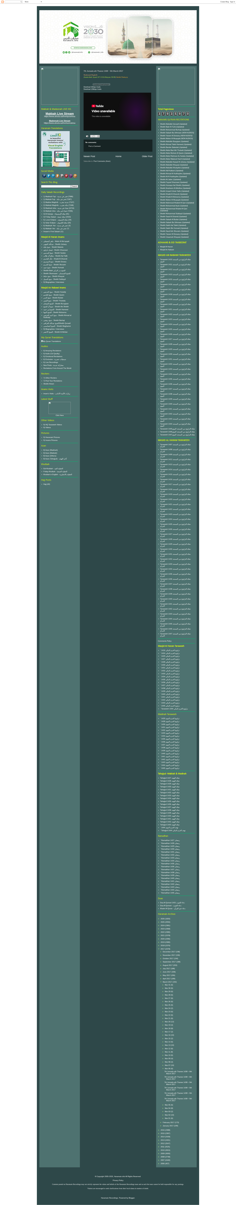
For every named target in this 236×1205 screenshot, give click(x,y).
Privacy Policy (118, 1180)
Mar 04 (168, 1108)
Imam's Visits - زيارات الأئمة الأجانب (56, 394)
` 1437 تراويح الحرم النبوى (169, 745)
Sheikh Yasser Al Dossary (170, 136)
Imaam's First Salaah (51, 231)
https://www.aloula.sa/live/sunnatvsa (59, 123)
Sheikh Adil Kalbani (167, 171)
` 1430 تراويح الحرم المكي (170, 665)
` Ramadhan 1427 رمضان (170, 840)
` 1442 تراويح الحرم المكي (170, 700)
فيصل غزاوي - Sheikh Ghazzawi (55, 250)
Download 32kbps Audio (92, 87)
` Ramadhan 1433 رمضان (170, 858)
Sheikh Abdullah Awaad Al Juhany (173, 162)
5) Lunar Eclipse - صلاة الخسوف (55, 220)
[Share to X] (96, 136)
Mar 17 (168, 1032)
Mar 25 (168, 1005)
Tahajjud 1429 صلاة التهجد (170, 784)
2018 (163, 945)
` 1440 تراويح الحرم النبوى (169, 753)
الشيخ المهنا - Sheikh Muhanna (54, 312)
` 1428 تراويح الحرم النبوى (169, 721)
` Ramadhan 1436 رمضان (170, 867)
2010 (163, 1150)
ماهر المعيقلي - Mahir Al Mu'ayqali (56, 241)
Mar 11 (168, 1052)
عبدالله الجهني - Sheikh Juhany (55, 244)
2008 (163, 1157)
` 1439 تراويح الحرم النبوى (169, 751)
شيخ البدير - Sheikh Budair (53, 298)
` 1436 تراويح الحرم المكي (170, 682)
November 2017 (169, 955)
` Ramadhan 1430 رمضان (170, 849)
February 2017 (169, 1122)
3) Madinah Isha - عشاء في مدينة (56, 208)
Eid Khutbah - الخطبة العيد (53, 469)
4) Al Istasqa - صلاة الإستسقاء (54, 214)
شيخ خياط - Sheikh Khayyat (53, 276)
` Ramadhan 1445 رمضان (170, 893)
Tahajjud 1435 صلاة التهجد (170, 801)
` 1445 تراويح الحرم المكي (170, 706)
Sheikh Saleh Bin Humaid (170, 228)
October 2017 (168, 958)
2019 (163, 942)
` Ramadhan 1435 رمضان (170, 864)
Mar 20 (168, 1022)
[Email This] (91, 136)
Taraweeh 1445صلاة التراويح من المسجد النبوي (177, 429)
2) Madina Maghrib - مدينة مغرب (55, 202)
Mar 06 (168, 1069)
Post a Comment (94, 146)
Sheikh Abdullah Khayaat (170, 165)
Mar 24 (168, 1008)
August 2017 (168, 965)
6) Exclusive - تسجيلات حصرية (54, 359)
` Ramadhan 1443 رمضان (170, 887)
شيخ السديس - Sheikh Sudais (54, 253)
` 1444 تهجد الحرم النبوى (169, 827)
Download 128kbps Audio (92, 89)
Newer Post (89, 156)
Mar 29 (168, 991)
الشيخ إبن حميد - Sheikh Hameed (55, 309)
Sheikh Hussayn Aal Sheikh (171, 185)
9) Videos (47, 427)
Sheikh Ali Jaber (166, 179)
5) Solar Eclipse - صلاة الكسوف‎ (55, 223)
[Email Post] (87, 136)
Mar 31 (168, 985)
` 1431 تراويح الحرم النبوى (169, 727)
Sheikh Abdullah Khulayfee (170, 168)
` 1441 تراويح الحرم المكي (170, 697)
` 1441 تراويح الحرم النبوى (169, 756)
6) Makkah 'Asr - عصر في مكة (54, 228)
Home (118, 156)
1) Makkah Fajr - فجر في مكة (54, 199)
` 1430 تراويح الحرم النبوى (169, 724)
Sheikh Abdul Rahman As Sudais (173, 156)
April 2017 (167, 979)
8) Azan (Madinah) (50, 450)
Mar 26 (168, 1002)
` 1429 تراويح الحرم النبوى (169, 718)
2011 (163, 1147)
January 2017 (168, 1126)
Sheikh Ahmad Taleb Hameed (172, 144)
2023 (163, 929)
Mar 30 (168, 988)
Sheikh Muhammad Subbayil (171, 214)
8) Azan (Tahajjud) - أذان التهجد (55, 459)
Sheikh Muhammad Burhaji (171, 130)
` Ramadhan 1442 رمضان (170, 884)
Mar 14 (168, 1042)
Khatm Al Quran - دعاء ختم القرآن (172, 908)
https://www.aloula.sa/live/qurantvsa (59, 116)
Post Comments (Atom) (102, 161)
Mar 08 (168, 1062)
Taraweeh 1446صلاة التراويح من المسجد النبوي (177, 432)
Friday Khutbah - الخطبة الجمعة (55, 471)
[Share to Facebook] (98, 136)
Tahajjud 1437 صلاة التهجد (170, 807)
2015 (163, 1133)
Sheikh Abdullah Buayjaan (170, 141)
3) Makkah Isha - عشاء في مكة (55, 211)
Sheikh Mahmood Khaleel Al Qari (173, 203)
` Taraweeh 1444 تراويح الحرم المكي (174, 709)
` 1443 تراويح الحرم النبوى (169, 762)
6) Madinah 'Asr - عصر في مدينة (55, 226)
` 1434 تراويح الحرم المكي (170, 677)
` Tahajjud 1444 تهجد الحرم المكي (172, 830)
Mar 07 (168, 1065)
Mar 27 (168, 998)
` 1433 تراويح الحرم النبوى (169, 733)
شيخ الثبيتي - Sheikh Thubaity (54, 301)
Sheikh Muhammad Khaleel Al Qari (173, 209)
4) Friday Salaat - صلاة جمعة (54, 217)
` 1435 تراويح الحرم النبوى (169, 739)
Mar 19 (168, 1025)
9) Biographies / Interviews (53, 282)
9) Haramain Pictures (51, 437)
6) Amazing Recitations (52, 351)
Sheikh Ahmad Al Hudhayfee (171, 174)
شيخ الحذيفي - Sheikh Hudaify (54, 292)
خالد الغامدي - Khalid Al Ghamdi (55, 259)
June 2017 (167, 972)
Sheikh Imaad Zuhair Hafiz (170, 191)
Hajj (44, 484)
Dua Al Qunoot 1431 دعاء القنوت (172, 903)
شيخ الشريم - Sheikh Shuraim (54, 265)
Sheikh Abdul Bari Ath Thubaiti (172, 150)
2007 (163, 1160)
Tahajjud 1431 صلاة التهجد (170, 790)
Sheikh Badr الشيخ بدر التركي (54, 270)
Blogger (132, 1198)
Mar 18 (168, 1028)
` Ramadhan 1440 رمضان (170, 878)
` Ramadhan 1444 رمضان (170, 890)
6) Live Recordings (50, 362)
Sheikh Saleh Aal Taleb (169, 225)
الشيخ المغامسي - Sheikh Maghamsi (57, 326)
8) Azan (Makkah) (50, 453)
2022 (163, 932)
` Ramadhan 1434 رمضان (170, 861)
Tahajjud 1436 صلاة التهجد (170, 804)
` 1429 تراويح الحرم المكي (170, 656)
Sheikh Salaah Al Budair (169, 219)
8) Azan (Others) (49, 456)
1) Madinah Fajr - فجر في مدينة (55, 196)
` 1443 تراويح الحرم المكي (170, 703)
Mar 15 (168, 1038)
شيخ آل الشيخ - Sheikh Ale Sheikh (56, 307)
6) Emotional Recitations (52, 356)
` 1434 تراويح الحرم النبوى (169, 736)
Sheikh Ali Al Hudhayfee (169, 176)
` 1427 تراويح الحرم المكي (170, 659)
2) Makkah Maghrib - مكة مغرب (55, 205)
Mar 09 (168, 1058)
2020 (163, 939)
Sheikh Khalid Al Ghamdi (169, 194)
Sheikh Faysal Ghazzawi (169, 182)
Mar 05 (168, 1105)
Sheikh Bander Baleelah (169, 147)
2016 (163, 1130)
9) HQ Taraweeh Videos (52, 425)
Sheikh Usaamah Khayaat (170, 237)
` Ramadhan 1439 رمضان (170, 875)
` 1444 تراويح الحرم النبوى (169, 765)
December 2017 (169, 952)
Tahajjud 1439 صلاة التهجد (170, 813)
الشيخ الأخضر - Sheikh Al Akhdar (55, 332)
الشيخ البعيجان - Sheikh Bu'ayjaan (56, 304)
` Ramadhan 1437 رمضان (170, 869)
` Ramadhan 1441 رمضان (170, 881)
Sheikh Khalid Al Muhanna (170, 197)
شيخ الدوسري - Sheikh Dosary (54, 262)
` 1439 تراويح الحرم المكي (170, 691)
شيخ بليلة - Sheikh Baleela (53, 247)
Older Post (147, 156)
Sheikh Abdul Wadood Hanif (171, 159)
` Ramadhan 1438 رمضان (170, 872)
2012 (163, 1143)
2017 (163, 949)
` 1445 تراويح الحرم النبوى (169, 768)
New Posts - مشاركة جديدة (53, 365)
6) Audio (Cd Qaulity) (51, 354)
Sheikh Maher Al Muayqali (170, 138)
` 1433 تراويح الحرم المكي (170, 674)
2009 (163, 1153)
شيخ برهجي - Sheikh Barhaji (54, 320)
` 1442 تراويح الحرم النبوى (169, 759)
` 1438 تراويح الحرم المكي (170, 688)
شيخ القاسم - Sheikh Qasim (53, 295)
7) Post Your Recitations (52, 381)
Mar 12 (168, 1049)
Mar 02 (168, 1115)
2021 (163, 935)
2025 (163, 922)
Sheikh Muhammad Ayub (170, 206)
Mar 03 (168, 1111)
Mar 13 (168, 1045)
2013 (163, 1140)
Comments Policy (164, 641)
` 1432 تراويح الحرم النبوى (169, 730)
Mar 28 (168, 995)
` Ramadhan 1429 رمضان (170, 846)
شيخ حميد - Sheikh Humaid (53, 268)
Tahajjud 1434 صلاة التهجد (170, 798)
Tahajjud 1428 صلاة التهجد (170, 781)
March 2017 (168, 982)
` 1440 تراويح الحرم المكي (170, 694)
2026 (163, 919)
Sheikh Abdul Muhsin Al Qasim (172, 153)
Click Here (60, 415)
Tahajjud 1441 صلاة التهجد (170, 819)
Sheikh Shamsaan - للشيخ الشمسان (56, 273)
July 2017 (167, 968)
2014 (163, 1137)
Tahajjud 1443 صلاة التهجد (170, 825)
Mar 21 (168, 1018)
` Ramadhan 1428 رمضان (170, 843)
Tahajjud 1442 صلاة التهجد (170, 822)
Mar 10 (168, 1055)
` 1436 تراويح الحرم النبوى (169, 742)
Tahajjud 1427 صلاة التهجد (170, 778)
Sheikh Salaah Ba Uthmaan (171, 133)
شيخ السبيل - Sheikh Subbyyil (54, 279)
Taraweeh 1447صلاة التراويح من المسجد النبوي (177, 435)
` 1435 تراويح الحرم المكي (170, 679)
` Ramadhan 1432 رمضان (170, 855)
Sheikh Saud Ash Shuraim (170, 231)
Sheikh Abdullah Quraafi (169, 124)
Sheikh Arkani (48, 384)
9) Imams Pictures (50, 440)
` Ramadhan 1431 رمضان (170, 852)
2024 (163, 925)
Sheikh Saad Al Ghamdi (169, 216)
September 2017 (169, 962)
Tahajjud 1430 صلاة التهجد (170, 787)
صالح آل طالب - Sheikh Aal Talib (55, 256)
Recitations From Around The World (57, 368)
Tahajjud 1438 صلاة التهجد (170, 810)
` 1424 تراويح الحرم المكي (170, 653)
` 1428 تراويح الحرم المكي (170, 662)
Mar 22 (168, 1015)
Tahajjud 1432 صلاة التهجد (170, 793)
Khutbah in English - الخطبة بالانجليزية (57, 474)
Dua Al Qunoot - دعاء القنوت (170, 906)
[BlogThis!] (94, 136)
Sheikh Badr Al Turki (168, 127)
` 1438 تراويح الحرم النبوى (169, 748)
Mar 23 (168, 1012)
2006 (163, 1164)
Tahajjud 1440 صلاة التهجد (170, 816)
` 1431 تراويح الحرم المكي (170, 668)
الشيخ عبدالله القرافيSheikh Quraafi (57, 323)
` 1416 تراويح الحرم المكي (170, 650)
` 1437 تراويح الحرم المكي (170, 685)
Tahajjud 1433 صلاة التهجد (170, 795)
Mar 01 (168, 1118)
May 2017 (167, 975)
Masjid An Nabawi (167, 250)
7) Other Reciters (50, 378)
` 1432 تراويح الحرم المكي (170, 671)
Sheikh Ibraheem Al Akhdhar (171, 188)
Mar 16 (168, 1035)
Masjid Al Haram (166, 247)
